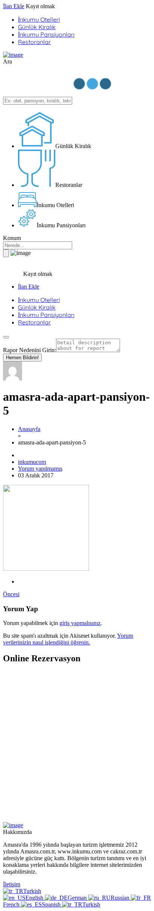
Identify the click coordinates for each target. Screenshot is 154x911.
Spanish (52, 904)
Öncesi (11, 594)
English (35, 898)
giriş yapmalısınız (80, 623)
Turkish (32, 891)
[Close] (6, 337)
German (78, 898)
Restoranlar (34, 42)
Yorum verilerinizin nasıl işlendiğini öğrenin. (68, 639)
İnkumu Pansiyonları (46, 34)
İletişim (11, 884)
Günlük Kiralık (37, 27)
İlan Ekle (13, 6)
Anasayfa (29, 429)
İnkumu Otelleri (39, 19)
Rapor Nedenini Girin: (29, 350)
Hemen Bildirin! (22, 357)
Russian (121, 898)
